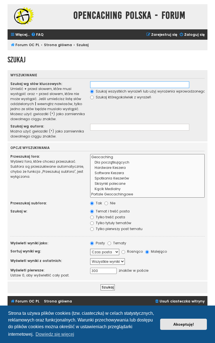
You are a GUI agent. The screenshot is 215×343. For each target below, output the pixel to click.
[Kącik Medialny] (147, 189)
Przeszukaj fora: (25, 156)
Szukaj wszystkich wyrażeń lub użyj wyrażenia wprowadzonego (150, 91)
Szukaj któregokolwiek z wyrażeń (123, 97)
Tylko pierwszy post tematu (118, 228)
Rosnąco (134, 251)
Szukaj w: (18, 211)
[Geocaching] (147, 157)
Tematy (119, 243)
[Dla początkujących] (147, 162)
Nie (112, 203)
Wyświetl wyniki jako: (29, 243)
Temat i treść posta (112, 211)
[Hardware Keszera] (147, 168)
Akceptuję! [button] (183, 324)
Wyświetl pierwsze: (27, 270)
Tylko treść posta (110, 217)
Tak (98, 203)
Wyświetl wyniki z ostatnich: (36, 260)
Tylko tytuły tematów (113, 223)
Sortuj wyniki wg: (25, 251)
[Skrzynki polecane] (147, 183)
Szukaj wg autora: (27, 126)
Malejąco (158, 251)
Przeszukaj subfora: (28, 203)
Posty (100, 243)
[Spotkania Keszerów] (147, 178)
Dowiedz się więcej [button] (55, 334)
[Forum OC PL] (39, 16)
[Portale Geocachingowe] (147, 194)
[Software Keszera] (147, 173)
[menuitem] (37, 35)
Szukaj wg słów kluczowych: (36, 83)
